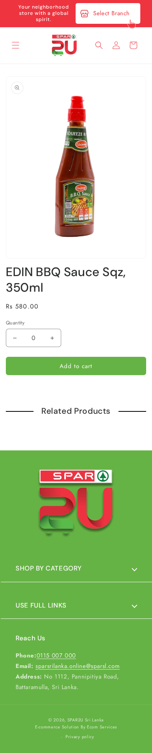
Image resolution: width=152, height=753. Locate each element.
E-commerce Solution (57, 727)
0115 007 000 (56, 655)
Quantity (15, 322)
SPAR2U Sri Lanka (85, 720)
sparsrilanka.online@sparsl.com (77, 666)
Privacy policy (79, 737)
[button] (15, 45)
